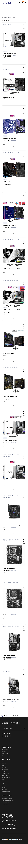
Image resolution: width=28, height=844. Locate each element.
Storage (4, 767)
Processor (4, 762)
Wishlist (4, 751)
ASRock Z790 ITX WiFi (9, 97)
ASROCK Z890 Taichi (8, 353)
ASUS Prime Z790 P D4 (9, 655)
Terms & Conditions (6, 802)
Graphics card (5, 775)
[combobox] (10, 20)
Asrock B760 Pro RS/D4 (9, 53)
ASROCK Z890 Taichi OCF (10, 397)
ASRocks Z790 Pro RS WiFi (10, 440)
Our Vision (4, 787)
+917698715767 (11, 821)
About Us (4, 786)
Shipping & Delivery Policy (8, 800)
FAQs (3, 755)
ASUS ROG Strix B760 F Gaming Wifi (12, 525)
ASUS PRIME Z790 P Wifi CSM (11, 699)
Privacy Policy (5, 804)
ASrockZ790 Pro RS (8, 484)
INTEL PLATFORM (15, 67)
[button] (23, 24)
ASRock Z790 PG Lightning (10, 181)
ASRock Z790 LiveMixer (9, 138)
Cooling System (5, 773)
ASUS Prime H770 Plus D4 (10, 612)
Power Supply (5, 769)
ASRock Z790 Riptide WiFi (10, 225)
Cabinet (4, 771)
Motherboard (6, 69)
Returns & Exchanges (7, 798)
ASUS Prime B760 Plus (9, 568)
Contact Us (4, 789)
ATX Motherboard (7, 24)
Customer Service (6, 753)
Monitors (4, 779)
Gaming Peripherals (6, 777)
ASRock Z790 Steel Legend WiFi (11, 268)
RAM (3, 765)
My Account (5, 749)
